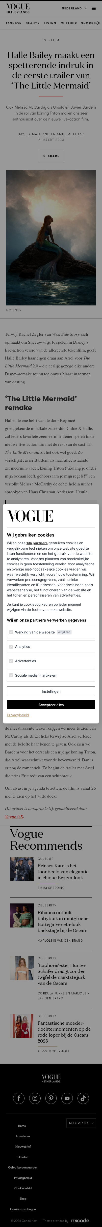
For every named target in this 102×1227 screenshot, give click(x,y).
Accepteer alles (51, 705)
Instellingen (51, 691)
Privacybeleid (18, 715)
